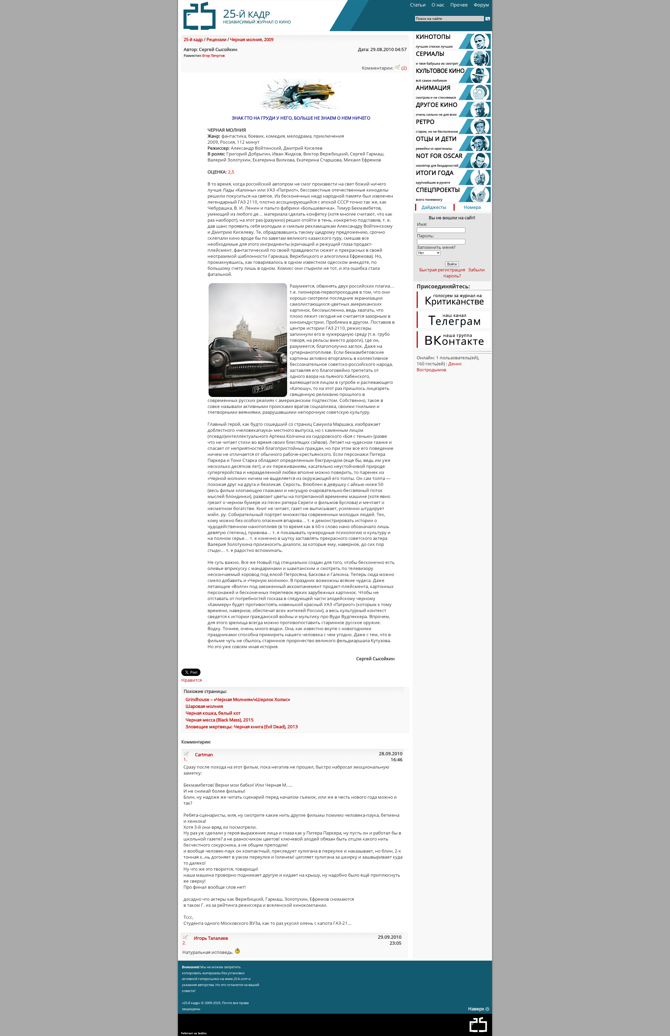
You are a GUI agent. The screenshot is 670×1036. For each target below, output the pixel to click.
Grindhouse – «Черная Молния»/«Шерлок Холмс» (238, 699)
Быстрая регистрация (442, 270)
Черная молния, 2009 (251, 39)
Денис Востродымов (439, 367)
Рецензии (216, 39)
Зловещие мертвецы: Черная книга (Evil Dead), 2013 (242, 727)
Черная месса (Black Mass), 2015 (220, 720)
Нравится (191, 680)
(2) (403, 68)
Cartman (204, 755)
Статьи (418, 5)
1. (185, 759)
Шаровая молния (204, 706)
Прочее (459, 5)
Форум (481, 5)
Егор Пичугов (213, 55)
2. (184, 943)
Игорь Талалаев (211, 938)
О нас (438, 5)
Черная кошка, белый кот (213, 713)
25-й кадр (193, 39)
